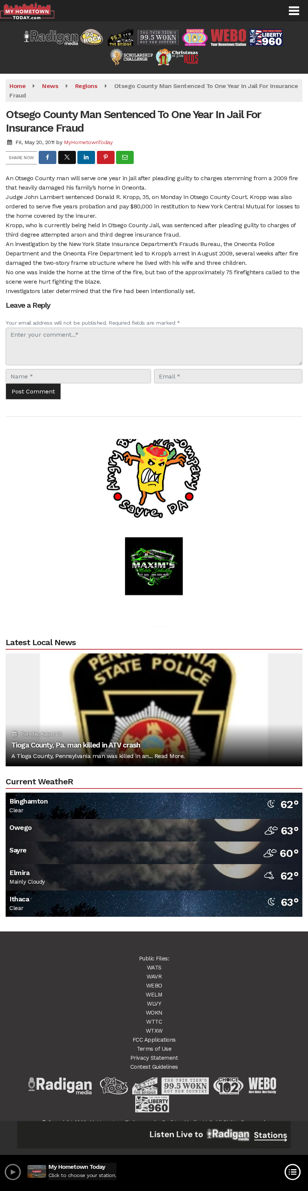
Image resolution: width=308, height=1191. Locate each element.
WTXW (154, 1030)
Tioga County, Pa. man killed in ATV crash (75, 745)
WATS (154, 967)
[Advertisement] (154, 454)
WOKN (154, 1012)
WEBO (154, 985)
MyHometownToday (88, 142)
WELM (154, 994)
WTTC (154, 1021)
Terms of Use (154, 1048)
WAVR (154, 976)
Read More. (169, 756)
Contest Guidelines (154, 1066)
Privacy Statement (154, 1057)
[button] (293, 11)
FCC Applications (154, 1039)
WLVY (154, 1003)
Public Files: (154, 958)
